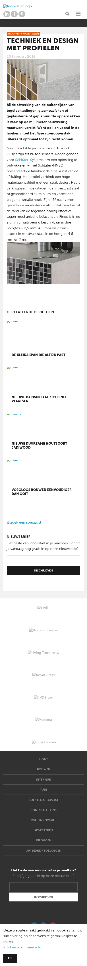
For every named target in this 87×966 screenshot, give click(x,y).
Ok (10, 958)
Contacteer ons (43, 810)
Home (43, 759)
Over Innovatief (43, 820)
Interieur (43, 779)
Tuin (43, 789)
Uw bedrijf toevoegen (43, 850)
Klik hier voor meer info (22, 947)
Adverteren (43, 830)
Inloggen (43, 840)
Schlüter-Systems (29, 160)
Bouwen (43, 769)
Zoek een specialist (43, 799)
